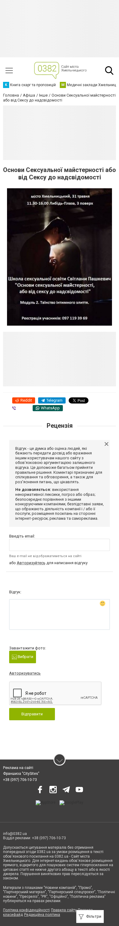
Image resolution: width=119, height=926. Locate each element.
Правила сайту (64, 910)
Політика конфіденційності (26, 910)
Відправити (32, 714)
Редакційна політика (42, 915)
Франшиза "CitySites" (21, 773)
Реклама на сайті (18, 768)
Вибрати (25, 656)
